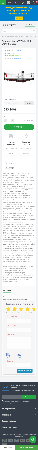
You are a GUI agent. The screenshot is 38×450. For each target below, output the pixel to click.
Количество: (8, 117)
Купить (29, 103)
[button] (16, 2)
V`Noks (18, 51)
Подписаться (29, 397)
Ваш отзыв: (11, 334)
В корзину (19, 127)
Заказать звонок (30, 26)
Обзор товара (10, 163)
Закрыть (19, 18)
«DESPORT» (19, 434)
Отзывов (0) (9, 168)
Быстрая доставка (11, 143)
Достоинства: (12, 316)
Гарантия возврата (26, 143)
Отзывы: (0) (17, 58)
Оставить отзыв (24, 371)
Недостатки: (12, 325)
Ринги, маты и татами (27, 36)
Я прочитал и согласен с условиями (17, 402)
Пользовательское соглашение (20, 401)
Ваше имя (11, 361)
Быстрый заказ (26, 447)
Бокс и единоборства (11, 36)
